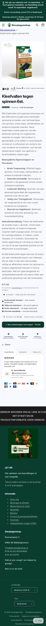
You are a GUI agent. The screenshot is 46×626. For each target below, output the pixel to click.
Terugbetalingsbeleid (33, 612)
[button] (3, 25)
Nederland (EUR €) (22, 590)
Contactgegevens (31, 620)
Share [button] (7, 344)
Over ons (14, 499)
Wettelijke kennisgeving (24, 624)
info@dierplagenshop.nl (16, 548)
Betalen (13, 513)
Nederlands (21, 604)
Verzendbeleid (16, 620)
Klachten (14, 520)
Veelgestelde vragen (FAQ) (23, 523)
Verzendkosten (17, 288)
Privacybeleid (14, 616)
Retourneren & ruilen (20, 506)
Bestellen (14, 510)
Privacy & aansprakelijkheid (23, 516)
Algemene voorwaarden (30, 616)
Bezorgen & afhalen (19, 503)
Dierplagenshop (7, 30)
